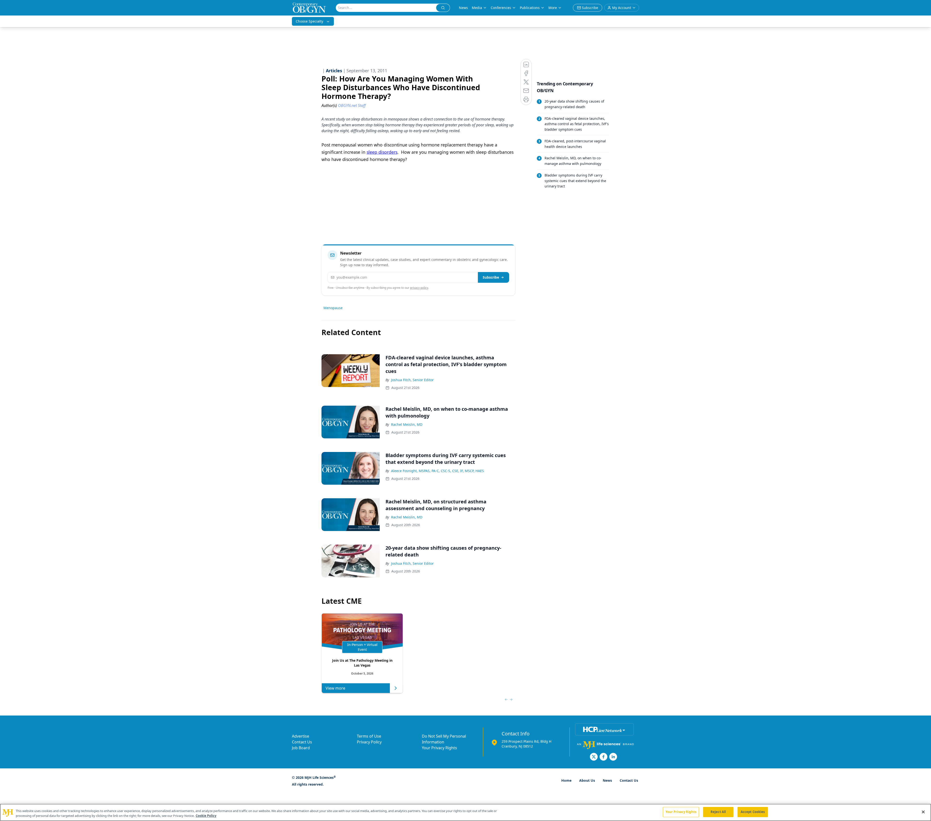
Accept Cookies (753, 812)
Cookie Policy (206, 815)
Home (566, 780)
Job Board (301, 747)
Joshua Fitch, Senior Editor (412, 380)
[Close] (923, 811)
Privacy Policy (369, 742)
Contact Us (302, 742)
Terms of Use (369, 736)
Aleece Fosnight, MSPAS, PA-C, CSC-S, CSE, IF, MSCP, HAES (437, 470)
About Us (587, 780)
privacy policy (419, 288)
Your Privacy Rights (439, 747)
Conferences (501, 7)
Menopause (333, 308)
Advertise (300, 736)
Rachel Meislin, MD (406, 424)
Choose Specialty (309, 21)
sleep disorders (382, 152)
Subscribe (491, 277)
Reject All (718, 812)
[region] (465, 812)
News (463, 7)
